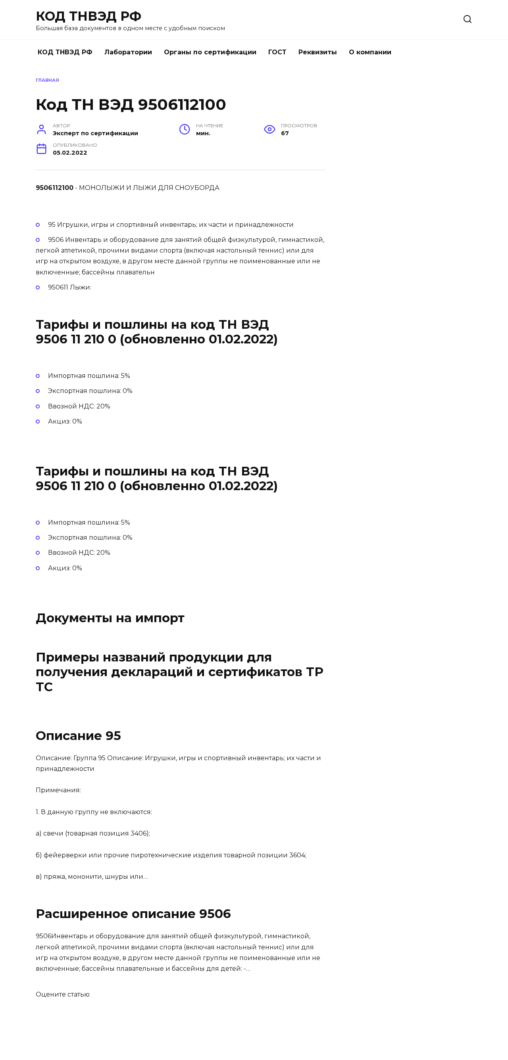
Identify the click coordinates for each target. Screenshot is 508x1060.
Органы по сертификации (210, 52)
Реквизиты (317, 52)
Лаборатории (128, 52)
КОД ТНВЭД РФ (88, 16)
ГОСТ (277, 52)
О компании (370, 52)
